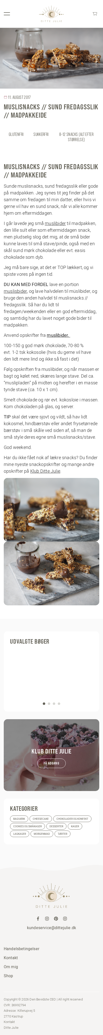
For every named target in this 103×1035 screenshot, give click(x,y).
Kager (75, 826)
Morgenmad (42, 834)
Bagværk (19, 819)
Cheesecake (41, 819)
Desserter (56, 826)
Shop (8, 975)
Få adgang (51, 763)
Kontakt (11, 957)
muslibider (55, 223)
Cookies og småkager (27, 826)
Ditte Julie (11, 1027)
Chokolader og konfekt (72, 819)
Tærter (62, 834)
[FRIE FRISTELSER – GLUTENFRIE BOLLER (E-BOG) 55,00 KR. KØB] (51, 676)
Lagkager (19, 834)
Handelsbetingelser (21, 948)
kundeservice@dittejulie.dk (51, 927)
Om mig (11, 966)
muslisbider (15, 291)
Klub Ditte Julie (45, 471)
